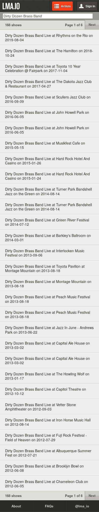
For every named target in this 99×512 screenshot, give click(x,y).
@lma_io (82, 506)
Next (92, 24)
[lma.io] (12, 6)
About (16, 506)
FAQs (49, 506)
